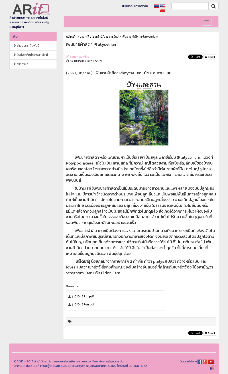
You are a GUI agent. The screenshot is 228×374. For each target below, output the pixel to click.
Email (211, 57)
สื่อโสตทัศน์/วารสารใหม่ (32, 55)
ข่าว (15, 36)
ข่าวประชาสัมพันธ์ (27, 45)
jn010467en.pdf (83, 304)
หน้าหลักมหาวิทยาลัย (135, 6)
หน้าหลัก (71, 36)
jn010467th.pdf (83, 296)
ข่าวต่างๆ (22, 64)
